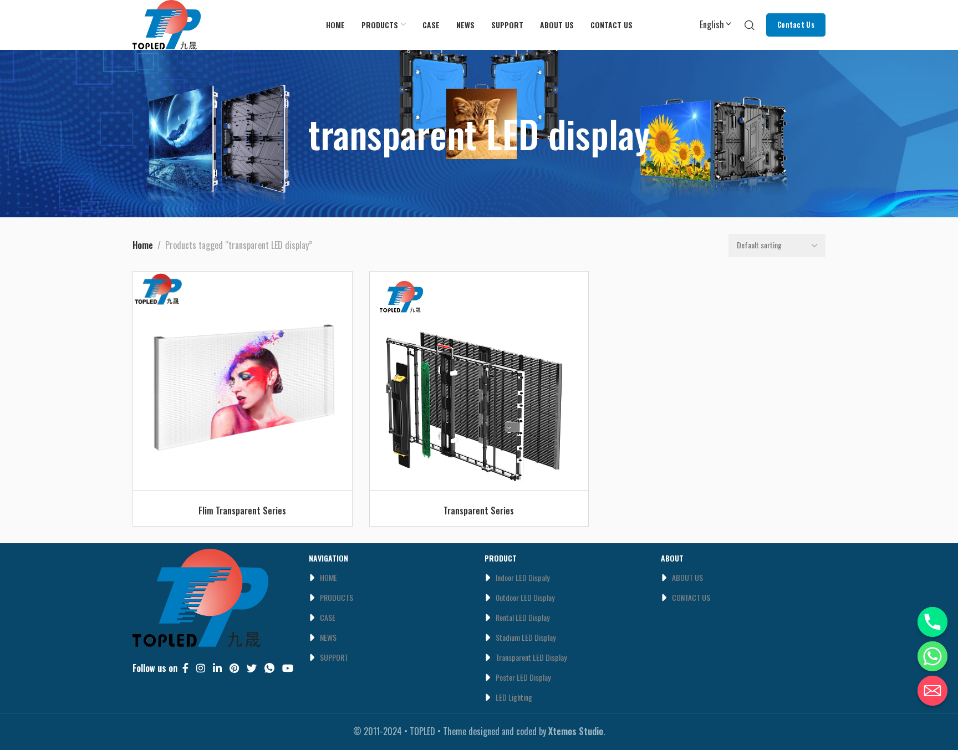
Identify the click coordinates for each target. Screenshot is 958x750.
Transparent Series (479, 510)
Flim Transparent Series (242, 510)
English (712, 24)
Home (143, 245)
